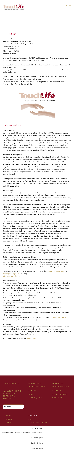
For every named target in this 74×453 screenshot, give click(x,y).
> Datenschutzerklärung (11, 276)
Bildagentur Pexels (59, 317)
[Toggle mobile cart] (66, 5)
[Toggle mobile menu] (70, 5)
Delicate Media (32, 338)
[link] (55, 271)
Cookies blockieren (37, 443)
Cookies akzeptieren (37, 438)
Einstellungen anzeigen (37, 448)
